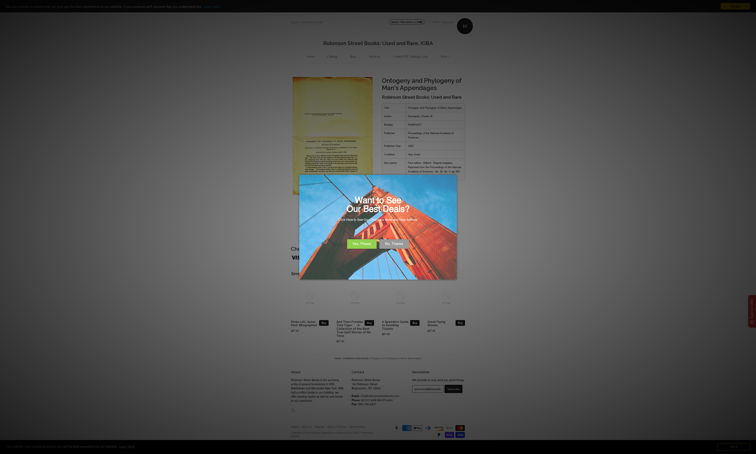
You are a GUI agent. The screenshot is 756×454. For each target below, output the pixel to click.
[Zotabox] (454, 276)
